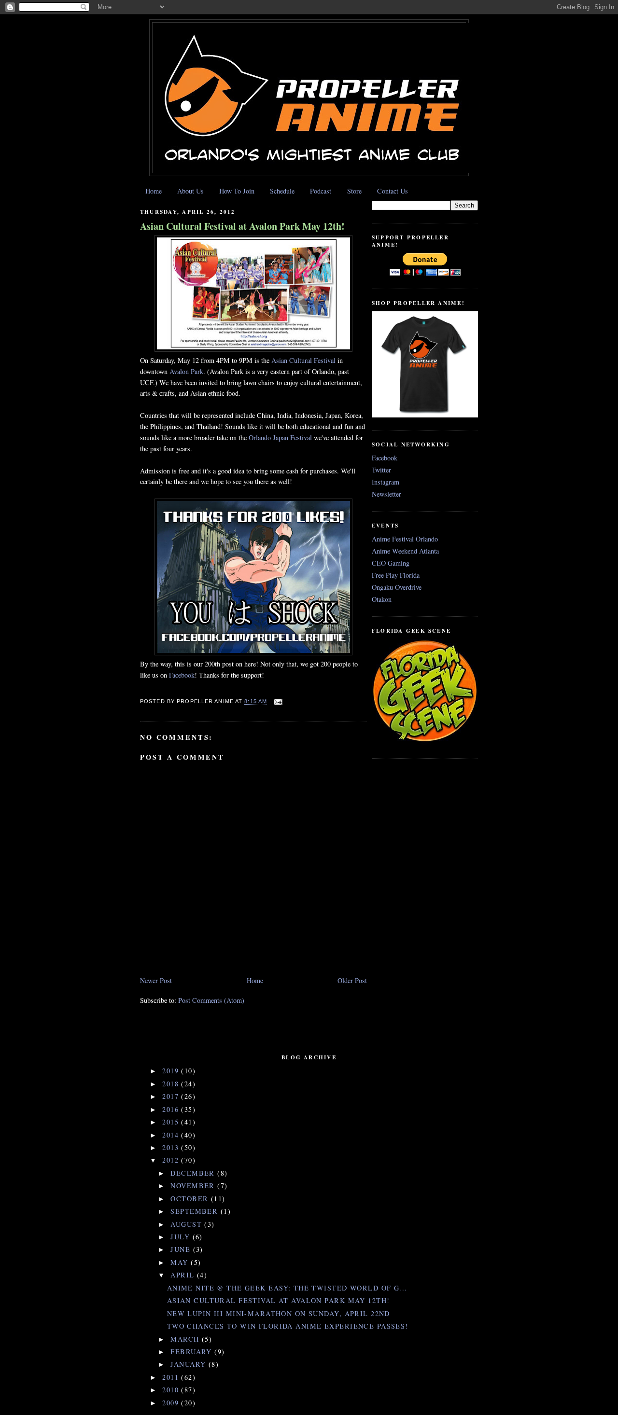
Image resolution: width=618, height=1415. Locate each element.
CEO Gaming (390, 563)
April (183, 1274)
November (193, 1185)
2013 (171, 1147)
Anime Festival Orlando (405, 538)
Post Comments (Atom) (211, 1000)
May (180, 1262)
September (195, 1211)
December (193, 1173)
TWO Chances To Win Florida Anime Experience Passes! (287, 1326)
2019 (171, 1070)
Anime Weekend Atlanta (405, 550)
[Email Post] (276, 702)
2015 (171, 1121)
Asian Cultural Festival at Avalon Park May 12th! (242, 226)
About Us (190, 190)
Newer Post (156, 980)
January (189, 1364)
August (187, 1224)
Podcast (320, 190)
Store (354, 190)
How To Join (236, 190)
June (181, 1249)
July (181, 1236)
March (186, 1339)
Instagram (385, 481)
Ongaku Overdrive (396, 587)
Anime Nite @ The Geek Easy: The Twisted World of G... (287, 1287)
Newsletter (386, 494)
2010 (171, 1389)
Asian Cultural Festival (303, 360)
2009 (171, 1402)
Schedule (282, 190)
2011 (171, 1377)
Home (153, 190)
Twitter (381, 469)
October (190, 1198)
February (192, 1351)
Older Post (352, 980)
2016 (171, 1109)
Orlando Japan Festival (280, 437)
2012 (171, 1160)
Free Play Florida (396, 575)
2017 (171, 1096)
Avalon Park (186, 371)
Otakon (382, 599)
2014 (171, 1134)
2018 (171, 1083)
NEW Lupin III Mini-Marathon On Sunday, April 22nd (278, 1313)
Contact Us (392, 190)
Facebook (182, 675)
